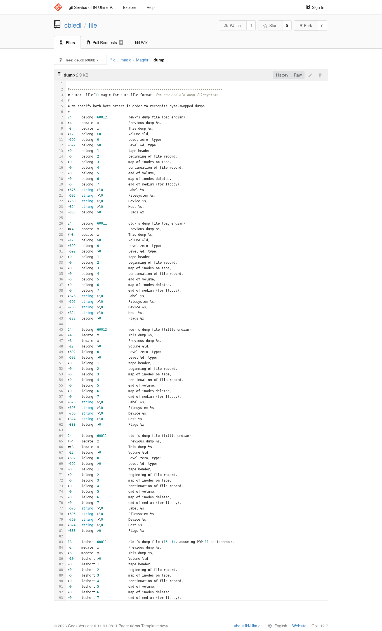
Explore (129, 7)
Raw (298, 75)
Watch (235, 25)
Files (70, 42)
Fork (308, 25)
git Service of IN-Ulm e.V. (91, 7)
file (93, 25)
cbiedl (72, 25)
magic (126, 60)
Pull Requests (107, 42)
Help (151, 7)
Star (273, 25)
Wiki (144, 42)
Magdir (142, 60)
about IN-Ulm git (248, 625)
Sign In (318, 7)
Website (299, 625)
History (282, 75)
